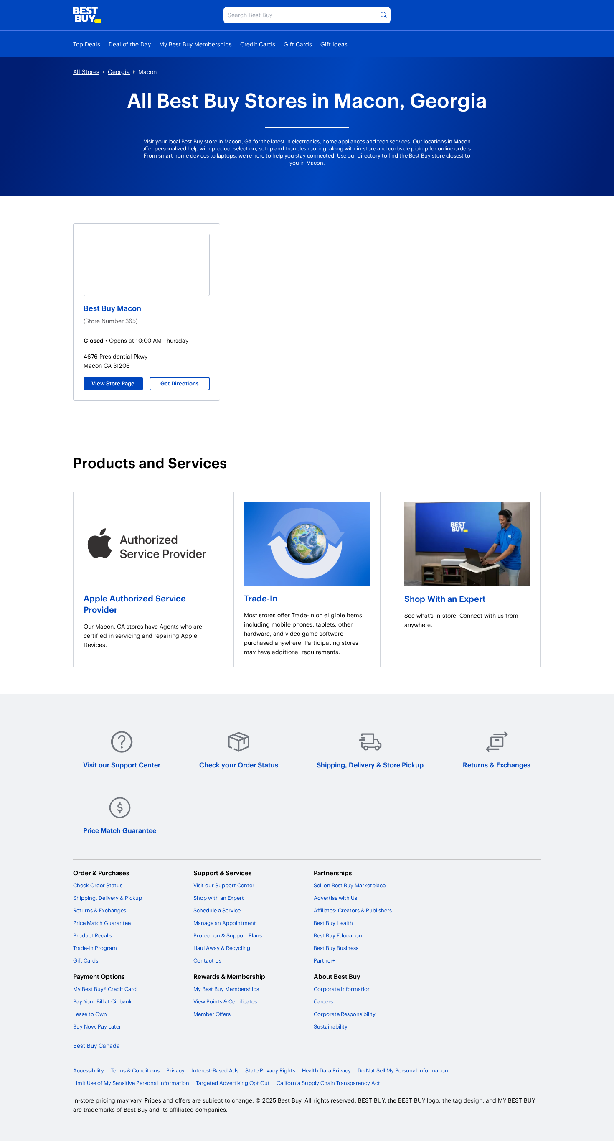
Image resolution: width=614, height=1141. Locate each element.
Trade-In (260, 598)
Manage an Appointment (224, 922)
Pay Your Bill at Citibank (102, 1001)
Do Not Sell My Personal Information (403, 1070)
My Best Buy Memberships (195, 44)
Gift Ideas (334, 44)
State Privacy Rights (270, 1070)
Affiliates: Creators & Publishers (353, 910)
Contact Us (207, 960)
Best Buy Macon (112, 307)
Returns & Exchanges (496, 765)
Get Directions (179, 383)
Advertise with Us (335, 897)
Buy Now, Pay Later (97, 1026)
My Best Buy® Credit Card (105, 989)
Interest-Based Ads (214, 1070)
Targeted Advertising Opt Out (233, 1083)
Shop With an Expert (444, 598)
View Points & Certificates (225, 1001)
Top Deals (86, 44)
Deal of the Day (130, 44)
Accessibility (88, 1070)
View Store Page (112, 383)
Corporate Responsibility (345, 1014)
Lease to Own (90, 1014)
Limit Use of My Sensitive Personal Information (131, 1083)
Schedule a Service (217, 910)
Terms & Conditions (135, 1070)
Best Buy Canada (96, 1045)
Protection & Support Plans (227, 935)
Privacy (175, 1070)
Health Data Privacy (326, 1070)
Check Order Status (97, 885)
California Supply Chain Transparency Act (328, 1083)
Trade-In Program (95, 948)
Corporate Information (342, 989)
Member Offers (212, 1014)
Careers (323, 1001)
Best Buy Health (333, 922)
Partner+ (324, 960)
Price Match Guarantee (119, 830)
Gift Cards (298, 44)
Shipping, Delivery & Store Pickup (370, 765)
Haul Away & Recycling (221, 948)
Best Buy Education (338, 935)
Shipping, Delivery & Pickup (107, 897)
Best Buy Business (336, 948)
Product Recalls (92, 935)
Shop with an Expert (218, 897)
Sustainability (331, 1026)
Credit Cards (257, 44)
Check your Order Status (238, 765)
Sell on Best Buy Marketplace (350, 885)
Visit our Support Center (121, 765)
